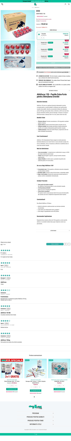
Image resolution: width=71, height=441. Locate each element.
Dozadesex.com (35, 4)
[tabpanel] (12, 377)
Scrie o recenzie (55, 244)
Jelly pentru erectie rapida (12, 379)
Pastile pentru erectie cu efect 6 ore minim (59, 379)
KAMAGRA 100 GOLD (59, 381)
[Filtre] (65, 244)
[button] (40, 16)
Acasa (33, 7)
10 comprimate (43, 21)
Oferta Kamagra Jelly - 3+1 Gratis (11, 381)
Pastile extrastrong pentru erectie (44, 19)
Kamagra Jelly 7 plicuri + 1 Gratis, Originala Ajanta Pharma (35, 382)
